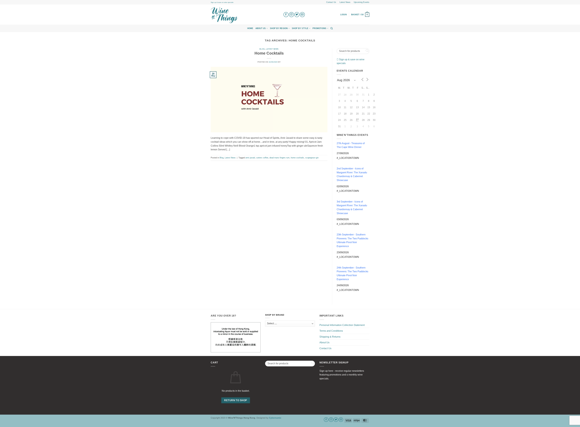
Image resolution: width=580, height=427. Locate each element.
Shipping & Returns (329, 336)
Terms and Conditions (331, 331)
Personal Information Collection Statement (342, 325)
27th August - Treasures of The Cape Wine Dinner (351, 145)
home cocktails (297, 158)
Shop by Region (279, 28)
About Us (260, 28)
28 (345, 95)
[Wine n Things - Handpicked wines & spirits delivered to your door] (245, 15)
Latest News (345, 2)
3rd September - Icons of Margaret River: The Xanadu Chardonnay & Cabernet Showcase (352, 207)
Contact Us (331, 2)
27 (357, 119)
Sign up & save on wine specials (222, 2)
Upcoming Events (361, 2)
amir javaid (250, 158)
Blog (262, 49)
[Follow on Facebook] (286, 14)
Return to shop (235, 400)
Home (250, 28)
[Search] (331, 28)
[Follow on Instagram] (291, 14)
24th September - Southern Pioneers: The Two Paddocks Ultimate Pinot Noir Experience (352, 273)
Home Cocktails (269, 53)
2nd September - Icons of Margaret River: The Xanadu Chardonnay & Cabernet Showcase (352, 174)
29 (351, 95)
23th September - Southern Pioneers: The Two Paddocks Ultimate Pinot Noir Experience (352, 240)
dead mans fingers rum (279, 158)
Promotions (319, 28)
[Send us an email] (302, 14)
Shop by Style (300, 28)
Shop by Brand (274, 315)
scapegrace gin (312, 158)
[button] (360, 14)
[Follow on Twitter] (296, 14)
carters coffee (262, 158)
